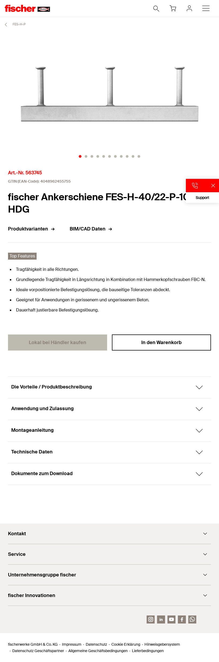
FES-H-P (19, 24)
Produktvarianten (28, 229)
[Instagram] (151, 619)
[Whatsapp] (192, 619)
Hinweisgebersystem (162, 644)
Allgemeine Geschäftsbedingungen (98, 650)
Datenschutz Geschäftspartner (38, 650)
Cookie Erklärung (125, 644)
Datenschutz (96, 644)
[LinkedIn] (161, 619)
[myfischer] (189, 8)
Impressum (71, 644)
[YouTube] (171, 619)
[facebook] (182, 619)
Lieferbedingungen (148, 650)
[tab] (80, 156)
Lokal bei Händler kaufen (57, 342)
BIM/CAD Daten (87, 229)
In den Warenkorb (161, 342)
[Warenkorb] (172, 8)
